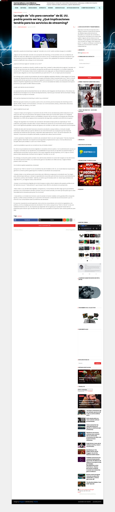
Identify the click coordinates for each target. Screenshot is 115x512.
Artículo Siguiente (70, 229)
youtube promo (97, 502)
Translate (90, 391)
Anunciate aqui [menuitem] (60, 8)
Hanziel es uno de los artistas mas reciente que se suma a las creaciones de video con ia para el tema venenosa (93, 436)
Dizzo (79, 492)
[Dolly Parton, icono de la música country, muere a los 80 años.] (81, 445)
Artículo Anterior (18, 229)
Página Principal (18, 12)
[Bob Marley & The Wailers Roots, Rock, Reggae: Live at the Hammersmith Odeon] (81, 451)
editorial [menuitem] (23, 8)
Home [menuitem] (16, 8)
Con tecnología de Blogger (86, 489)
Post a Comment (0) (44, 225)
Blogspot (22, 502)
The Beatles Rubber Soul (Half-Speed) (93, 483)
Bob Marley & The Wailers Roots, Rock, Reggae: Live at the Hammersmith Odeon (92, 452)
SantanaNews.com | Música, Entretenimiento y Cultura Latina (27, 4)
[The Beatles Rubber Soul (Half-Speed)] (81, 484)
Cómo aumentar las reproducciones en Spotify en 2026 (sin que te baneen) (93, 427)
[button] (99, 8)
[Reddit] (64, 220)
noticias (25, 12)
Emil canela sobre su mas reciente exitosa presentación (92, 420)
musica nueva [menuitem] (33, 8)
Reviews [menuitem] (50, 8)
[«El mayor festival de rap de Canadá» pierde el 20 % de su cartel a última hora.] (81, 412)
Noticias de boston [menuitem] (73, 8)
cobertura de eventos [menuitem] (88, 8)
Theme (36, 502)
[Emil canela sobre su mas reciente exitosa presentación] (81, 420)
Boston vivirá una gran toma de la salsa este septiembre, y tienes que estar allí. (93, 477)
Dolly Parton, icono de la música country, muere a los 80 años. (93, 445)
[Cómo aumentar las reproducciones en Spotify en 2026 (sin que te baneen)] (81, 426)
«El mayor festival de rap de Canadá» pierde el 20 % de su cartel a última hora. (93, 413)
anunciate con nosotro (84, 502)
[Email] (70, 220)
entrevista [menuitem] (42, 8)
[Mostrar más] (74, 220)
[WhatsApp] (67, 220)
